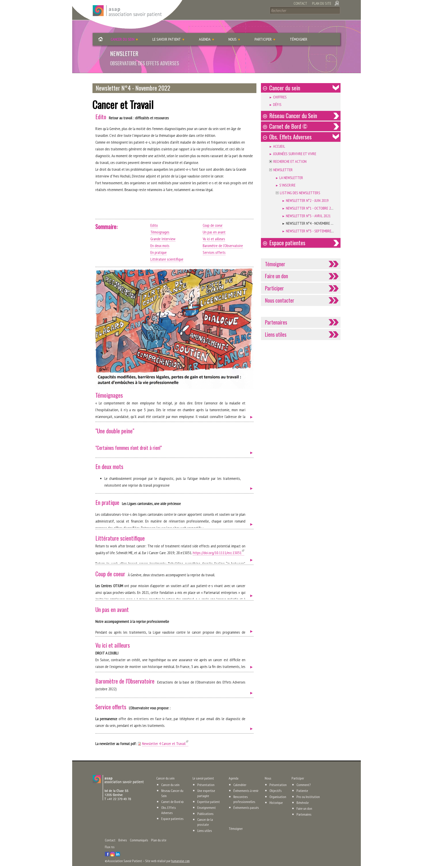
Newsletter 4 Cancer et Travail (165, 743)
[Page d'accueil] (118, 787)
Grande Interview (162, 238)
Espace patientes (287, 242)
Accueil (100, 40)
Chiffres (280, 97)
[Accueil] (127, 14)
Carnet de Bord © (288, 126)
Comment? (304, 784)
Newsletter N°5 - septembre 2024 (312, 230)
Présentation (205, 784)
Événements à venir (245, 790)
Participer (263, 39)
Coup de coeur (213, 225)
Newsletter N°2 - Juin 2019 (307, 200)
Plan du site (321, 3)
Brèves (122, 840)
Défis (277, 104)
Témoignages (159, 232)
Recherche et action (289, 161)
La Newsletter (291, 177)
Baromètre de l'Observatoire (223, 245)
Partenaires (276, 322)
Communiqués (139, 840)
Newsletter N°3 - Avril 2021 (308, 215)
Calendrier (239, 784)
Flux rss (110, 847)
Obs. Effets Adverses (290, 137)
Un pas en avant (214, 232)
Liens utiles (275, 334)
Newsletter (283, 169)
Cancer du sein (122, 39)
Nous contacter (279, 300)
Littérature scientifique (166, 259)
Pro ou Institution (308, 796)
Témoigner (298, 39)
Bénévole (303, 802)
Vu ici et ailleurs (214, 238)
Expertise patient (208, 801)
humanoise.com (181, 861)
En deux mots (159, 245)
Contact (300, 3)
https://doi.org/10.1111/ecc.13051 (218, 553)
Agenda (205, 39)
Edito (154, 225)
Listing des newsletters (300, 192)
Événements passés (246, 807)
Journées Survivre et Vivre (294, 153)
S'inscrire (287, 185)
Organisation (277, 796)
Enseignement (206, 807)
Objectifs (275, 790)
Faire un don (276, 276)
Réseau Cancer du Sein (293, 115)
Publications (205, 813)
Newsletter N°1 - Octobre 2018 (311, 208)
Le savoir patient (166, 39)
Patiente (302, 790)
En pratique (158, 252)
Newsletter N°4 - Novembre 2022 (312, 223)
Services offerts (214, 252)
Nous (232, 39)
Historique (276, 802)
